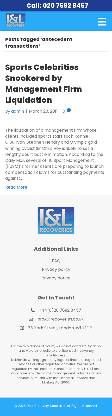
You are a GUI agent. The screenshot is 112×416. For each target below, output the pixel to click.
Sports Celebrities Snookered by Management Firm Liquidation (43, 84)
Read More (16, 187)
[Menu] (101, 21)
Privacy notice (56, 278)
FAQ (56, 261)
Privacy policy (56, 269)
